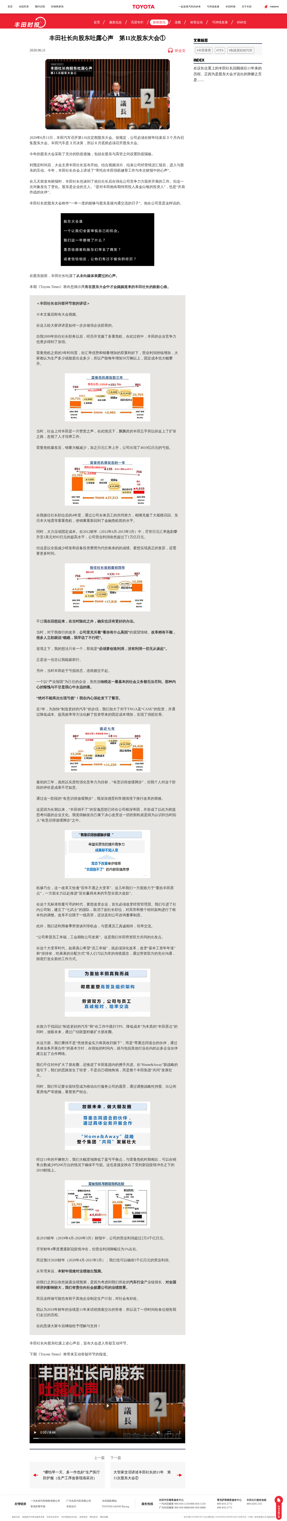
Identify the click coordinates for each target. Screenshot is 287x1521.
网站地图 (104, 1517)
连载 (178, 22)
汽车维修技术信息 (69, 1517)
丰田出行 (71, 1506)
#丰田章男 (204, 50)
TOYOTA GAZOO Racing (115, 1506)
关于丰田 (247, 6)
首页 (10, 6)
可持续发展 (213, 6)
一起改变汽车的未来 (189, 6)
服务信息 (16, 1517)
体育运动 (196, 22)
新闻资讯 (159, 22)
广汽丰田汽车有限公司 (78, 1501)
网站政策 (94, 1517)
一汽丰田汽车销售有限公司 (45, 1501)
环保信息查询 (53, 1517)
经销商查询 (57, 6)
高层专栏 (137, 22)
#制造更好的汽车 (240, 50)
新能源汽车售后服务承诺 (33, 1517)
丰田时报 (230, 6)
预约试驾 (40, 6)
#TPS (220, 50)
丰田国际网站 (109, 1501)
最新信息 (115, 22)
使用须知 (83, 1517)
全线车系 (24, 6)
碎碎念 (241, 22)
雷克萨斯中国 (37, 1506)
